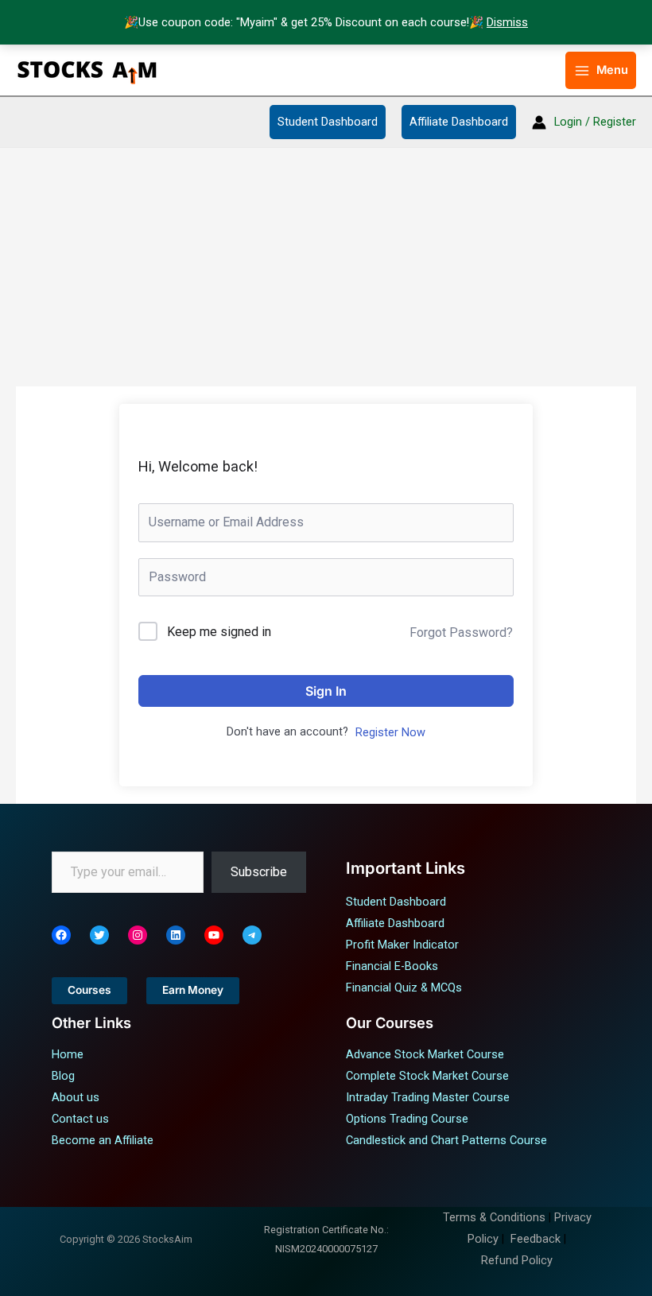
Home (67, 1054)
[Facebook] (61, 935)
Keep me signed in (219, 631)
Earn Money (192, 990)
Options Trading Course (407, 1119)
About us (75, 1097)
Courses (89, 990)
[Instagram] (137, 935)
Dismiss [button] (507, 22)
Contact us (80, 1119)
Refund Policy (517, 1260)
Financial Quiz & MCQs (404, 987)
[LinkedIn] (175, 935)
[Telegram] (252, 935)
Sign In (326, 691)
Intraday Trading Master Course (428, 1097)
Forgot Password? (461, 632)
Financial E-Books (392, 966)
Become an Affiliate (102, 1140)
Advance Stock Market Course (425, 1054)
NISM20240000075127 (326, 1249)
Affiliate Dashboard (458, 121)
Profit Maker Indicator (402, 944)
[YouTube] (213, 935)
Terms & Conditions (494, 1217)
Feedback (535, 1239)
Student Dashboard (327, 121)
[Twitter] (99, 935)
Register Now (390, 732)
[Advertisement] (326, 267)
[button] (543, 70)
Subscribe (259, 871)
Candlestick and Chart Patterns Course (446, 1140)
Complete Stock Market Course (427, 1076)
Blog (63, 1076)
